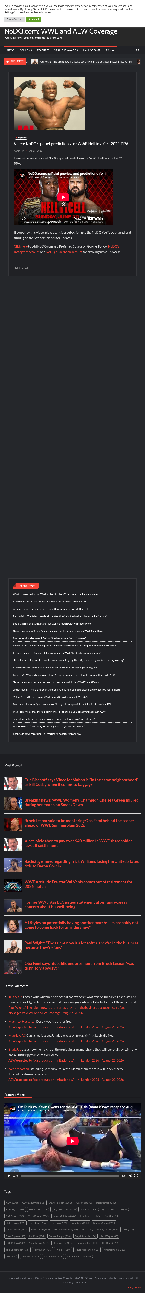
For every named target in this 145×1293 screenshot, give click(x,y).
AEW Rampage (60, 1202)
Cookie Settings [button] (14, 19)
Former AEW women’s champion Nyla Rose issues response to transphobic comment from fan (64, 645)
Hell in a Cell (21, 268)
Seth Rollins (15, 1242)
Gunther (112, 1216)
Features (43, 50)
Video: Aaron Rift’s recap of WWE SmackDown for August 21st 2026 (50, 696)
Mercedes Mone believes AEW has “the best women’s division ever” (49, 638)
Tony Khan (42, 1249)
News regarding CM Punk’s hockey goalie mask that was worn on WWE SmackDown (59, 630)
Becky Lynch (106, 1202)
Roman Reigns (60, 1236)
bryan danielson (65, 1209)
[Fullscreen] (136, 1176)
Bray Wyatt (15, 1209)
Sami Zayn (109, 1236)
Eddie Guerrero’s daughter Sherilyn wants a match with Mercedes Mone (52, 623)
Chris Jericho (118, 1209)
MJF (87, 1229)
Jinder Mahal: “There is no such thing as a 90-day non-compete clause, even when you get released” (67, 689)
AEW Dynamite (33, 1202)
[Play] (9, 1176)
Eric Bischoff (90, 1216)
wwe (11, 1256)
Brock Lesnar (39, 1209)
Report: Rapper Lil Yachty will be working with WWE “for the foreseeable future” (57, 652)
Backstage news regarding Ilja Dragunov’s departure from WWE (48, 733)
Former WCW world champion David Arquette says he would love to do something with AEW (64, 674)
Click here (21, 246)
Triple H (63, 1249)
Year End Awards (66, 50)
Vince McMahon (87, 1249)
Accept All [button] (33, 19)
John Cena (80, 1222)
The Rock (110, 1242)
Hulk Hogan (15, 1222)
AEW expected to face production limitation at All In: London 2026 (49, 601)
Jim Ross (59, 1222)
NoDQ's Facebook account (64, 252)
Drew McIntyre (64, 1216)
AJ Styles (84, 1202)
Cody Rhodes (38, 1216)
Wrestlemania (114, 1249)
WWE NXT (30, 1256)
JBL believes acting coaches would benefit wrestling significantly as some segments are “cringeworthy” (68, 660)
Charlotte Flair (92, 1209)
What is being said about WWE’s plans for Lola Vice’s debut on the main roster (55, 594)
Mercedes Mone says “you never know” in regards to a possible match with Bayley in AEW (62, 704)
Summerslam (87, 1242)
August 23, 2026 (74, 1013)
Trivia (110, 50)
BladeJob (14, 1049)
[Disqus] (72, 420)
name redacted (18, 1069)
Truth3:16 (15, 997)
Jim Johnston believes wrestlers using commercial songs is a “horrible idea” (54, 718)
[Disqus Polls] (72, 326)
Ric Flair (37, 1236)
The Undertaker (17, 1249)
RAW (128, 1229)
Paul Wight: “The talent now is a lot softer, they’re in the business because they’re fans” (65, 61)
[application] (72, 1141)
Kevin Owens (16, 1229)
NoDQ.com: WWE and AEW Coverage (60, 31)
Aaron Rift (19, 150)
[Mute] (130, 1176)
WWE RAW (53, 1256)
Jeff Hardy (38, 1222)
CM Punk (15, 1216)
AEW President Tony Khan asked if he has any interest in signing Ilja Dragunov (55, 667)
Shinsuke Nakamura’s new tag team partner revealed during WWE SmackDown (56, 682)
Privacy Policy (133, 1287)
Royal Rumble (85, 1236)
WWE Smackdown (80, 1256)
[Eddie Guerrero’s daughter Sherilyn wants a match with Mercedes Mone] (118, 61)
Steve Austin (63, 1242)
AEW (12, 1202)
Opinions (26, 50)
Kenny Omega (104, 1222)
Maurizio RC (17, 1035)
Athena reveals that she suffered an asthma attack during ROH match (50, 608)
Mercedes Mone (66, 1229)
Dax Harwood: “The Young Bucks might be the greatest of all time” (49, 726)
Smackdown (39, 1242)
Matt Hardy (40, 1229)
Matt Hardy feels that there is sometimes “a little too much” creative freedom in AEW (59, 711)
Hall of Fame (91, 50)
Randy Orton (107, 1229)
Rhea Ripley (15, 1236)
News (10, 50)
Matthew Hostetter (22, 1021)
